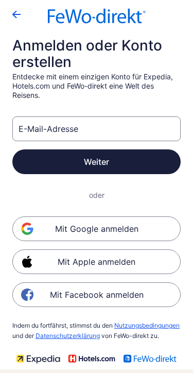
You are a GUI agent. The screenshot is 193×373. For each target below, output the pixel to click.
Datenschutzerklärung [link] (68, 336)
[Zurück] (16, 14)
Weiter (96, 162)
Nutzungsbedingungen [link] (147, 325)
